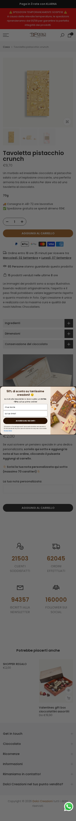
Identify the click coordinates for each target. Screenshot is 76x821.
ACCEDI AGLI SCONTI (25, 420)
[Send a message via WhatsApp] (68, 806)
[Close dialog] (73, 389)
